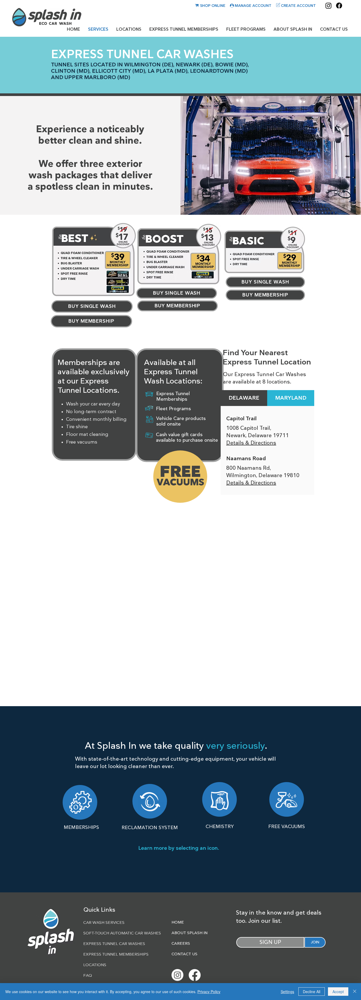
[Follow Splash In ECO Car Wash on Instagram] (177, 975)
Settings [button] (287, 991)
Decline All (311, 991)
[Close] (354, 991)
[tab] (244, 398)
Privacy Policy (208, 991)
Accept (338, 991)
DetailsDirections (251, 443)
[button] (80, 802)
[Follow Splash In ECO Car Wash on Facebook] (195, 975)
